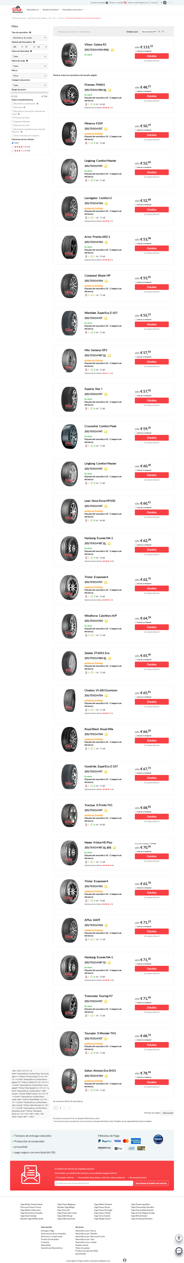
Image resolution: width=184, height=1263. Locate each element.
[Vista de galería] (163, 31)
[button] (179, 1237)
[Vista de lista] (159, 31)
